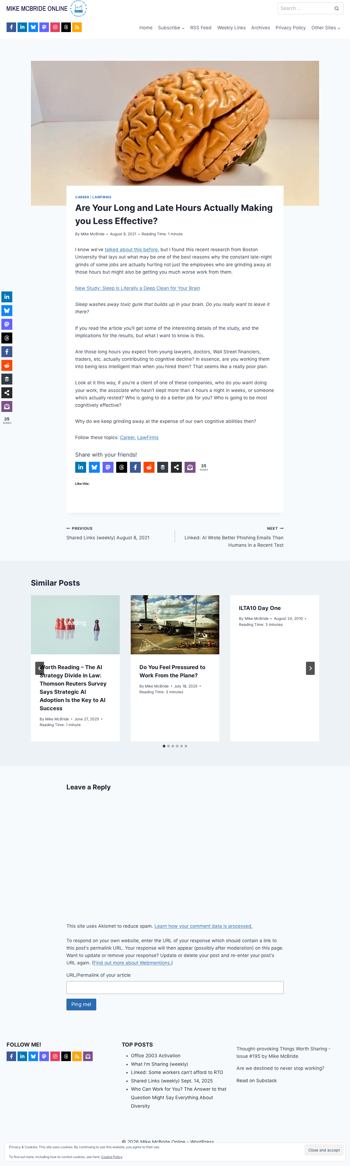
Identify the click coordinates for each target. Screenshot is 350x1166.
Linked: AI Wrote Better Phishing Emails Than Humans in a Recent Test (234, 537)
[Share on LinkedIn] (80, 467)
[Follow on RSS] (77, 27)
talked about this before (131, 249)
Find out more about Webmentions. (132, 963)
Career (82, 197)
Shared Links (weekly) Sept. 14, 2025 (172, 1081)
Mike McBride (92, 234)
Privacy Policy (291, 27)
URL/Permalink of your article (98, 975)
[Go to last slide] (39, 668)
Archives (260, 27)
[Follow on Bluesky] (33, 27)
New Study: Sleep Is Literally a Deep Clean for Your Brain (137, 288)
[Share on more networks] (176, 467)
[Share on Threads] (121, 467)
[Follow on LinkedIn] (22, 27)
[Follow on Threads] (66, 27)
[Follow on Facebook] (11, 27)
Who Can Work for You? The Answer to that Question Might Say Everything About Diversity (178, 1097)
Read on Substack (257, 1080)
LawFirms (101, 197)
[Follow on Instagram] (55, 27)
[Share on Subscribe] (190, 467)
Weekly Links (231, 27)
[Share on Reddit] (149, 467)
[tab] (164, 746)
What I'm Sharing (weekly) (159, 1064)
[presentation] (75, 624)
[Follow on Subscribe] (88, 1056)
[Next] (310, 668)
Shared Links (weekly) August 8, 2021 (108, 533)
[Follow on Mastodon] (44, 27)
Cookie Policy (111, 1157)
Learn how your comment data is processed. (203, 926)
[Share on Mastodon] (108, 467)
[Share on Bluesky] (94, 467)
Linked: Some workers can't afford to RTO (177, 1072)
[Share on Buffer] (162, 467)
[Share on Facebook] (135, 467)
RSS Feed (201, 27)
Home (146, 27)
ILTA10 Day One (260, 608)
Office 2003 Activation (155, 1055)
